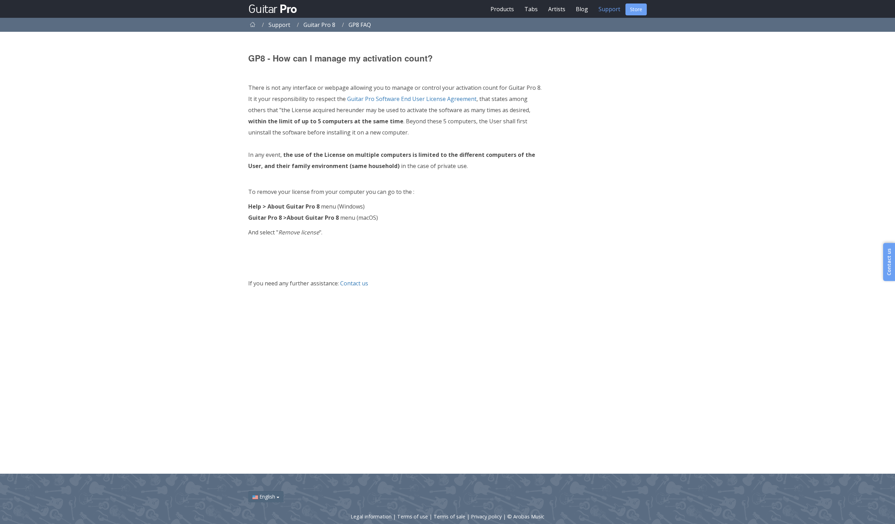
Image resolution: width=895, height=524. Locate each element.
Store (636, 9)
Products (502, 9)
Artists (556, 9)
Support (609, 9)
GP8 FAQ (360, 25)
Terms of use (413, 516)
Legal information (372, 516)
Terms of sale (450, 516)
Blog (582, 9)
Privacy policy (487, 516)
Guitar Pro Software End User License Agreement (412, 99)
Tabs (531, 9)
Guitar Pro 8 (319, 25)
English (267, 496)
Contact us (354, 283)
